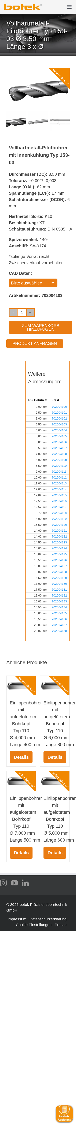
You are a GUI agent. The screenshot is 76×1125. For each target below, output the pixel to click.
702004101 (59, 412)
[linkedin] (25, 883)
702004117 (59, 507)
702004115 (59, 495)
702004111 (59, 471)
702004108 (59, 454)
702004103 (59, 424)
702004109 (59, 459)
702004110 (59, 465)
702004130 (59, 583)
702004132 (59, 595)
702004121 (59, 530)
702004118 (59, 513)
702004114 (59, 489)
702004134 (59, 607)
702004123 (59, 542)
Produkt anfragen (34, 343)
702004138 (59, 631)
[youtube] (14, 883)
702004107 (59, 448)
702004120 (59, 524)
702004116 (59, 501)
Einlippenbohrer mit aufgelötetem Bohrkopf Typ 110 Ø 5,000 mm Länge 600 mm (59, 819)
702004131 (59, 589)
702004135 (59, 613)
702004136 (59, 619)
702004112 (59, 477)
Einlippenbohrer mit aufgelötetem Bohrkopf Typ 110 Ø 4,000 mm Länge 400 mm (26, 723)
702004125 (59, 554)
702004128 (59, 572)
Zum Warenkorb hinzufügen (40, 327)
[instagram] (3, 883)
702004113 (59, 483)
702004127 (59, 566)
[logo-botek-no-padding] (23, 5)
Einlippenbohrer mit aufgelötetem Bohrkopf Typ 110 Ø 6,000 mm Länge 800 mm (59, 723)
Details (21, 757)
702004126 (59, 560)
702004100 (59, 406)
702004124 (59, 548)
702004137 (59, 625)
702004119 (59, 518)
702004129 (59, 577)
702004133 (59, 601)
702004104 (59, 430)
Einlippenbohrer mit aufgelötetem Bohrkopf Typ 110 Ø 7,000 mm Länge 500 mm (26, 819)
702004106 (59, 442)
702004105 (59, 436)
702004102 (59, 418)
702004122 (59, 536)
